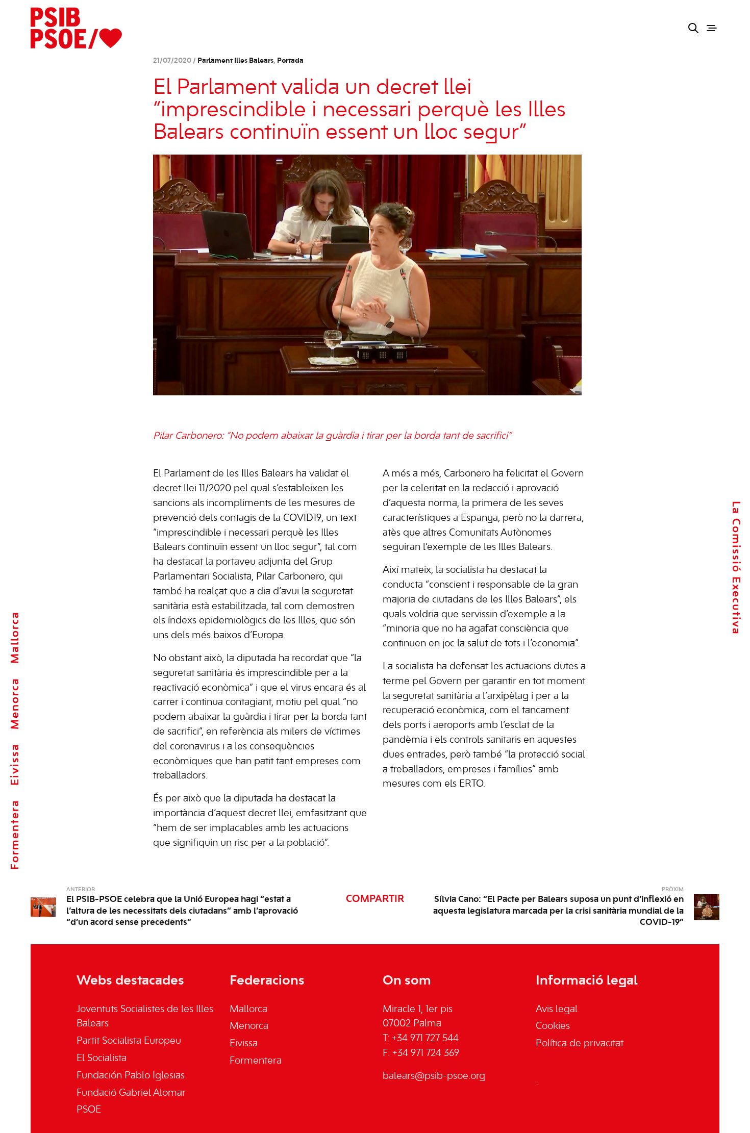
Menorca (15, 703)
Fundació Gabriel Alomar (131, 1093)
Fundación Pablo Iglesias (131, 1075)
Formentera (15, 834)
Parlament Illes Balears (235, 61)
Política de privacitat (579, 1043)
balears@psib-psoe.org (434, 1076)
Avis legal (557, 1009)
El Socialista (102, 1058)
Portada (290, 61)
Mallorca (15, 637)
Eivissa (15, 764)
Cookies (553, 1026)
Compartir (375, 899)
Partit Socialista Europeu (129, 1041)
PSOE (89, 1110)
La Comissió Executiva (736, 567)
